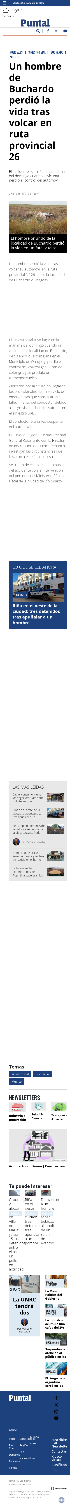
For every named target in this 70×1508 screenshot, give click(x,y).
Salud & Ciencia (37, 1116)
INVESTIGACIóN (17, 1213)
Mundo (34, 1437)
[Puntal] (20, 1401)
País (22, 1451)
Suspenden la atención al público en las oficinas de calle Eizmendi (56, 1356)
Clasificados (61, 1465)
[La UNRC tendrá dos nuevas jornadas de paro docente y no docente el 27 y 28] (24, 1284)
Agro (33, 1443)
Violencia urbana (34, 1213)
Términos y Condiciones (20, 1480)
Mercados (51, 1371)
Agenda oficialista (51, 1283)
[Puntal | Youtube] (65, 32)
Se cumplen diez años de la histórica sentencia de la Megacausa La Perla (29, 829)
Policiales (47, 1213)
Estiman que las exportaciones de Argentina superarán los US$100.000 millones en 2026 (28, 875)
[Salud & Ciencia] (38, 1106)
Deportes (14, 1454)
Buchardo (42, 1074)
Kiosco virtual (57, 1458)
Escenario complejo (51, 1312)
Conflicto (15, 1289)
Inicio (12, 1438)
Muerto (17, 1082)
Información (52, 1342)
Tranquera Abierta (59, 1117)
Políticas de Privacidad (21, 1484)
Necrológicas (27, 1458)
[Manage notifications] (61, 1500)
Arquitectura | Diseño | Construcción (37, 1166)
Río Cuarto (13, 1447)
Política (13, 1467)
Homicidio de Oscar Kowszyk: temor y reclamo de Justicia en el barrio (29, 856)
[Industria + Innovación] (17, 1107)
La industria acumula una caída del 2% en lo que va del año (55, 1327)
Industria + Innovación (17, 1118)
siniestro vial (20, 1074)
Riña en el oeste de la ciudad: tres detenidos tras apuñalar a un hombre (36, 614)
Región (24, 1445)
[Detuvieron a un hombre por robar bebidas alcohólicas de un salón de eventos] (46, 1195)
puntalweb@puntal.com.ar (29, 1497)
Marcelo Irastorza (35, 841)
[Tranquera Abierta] (59, 1106)
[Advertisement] (39, 308)
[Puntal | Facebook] (48, 32)
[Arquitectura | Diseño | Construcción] (38, 1145)
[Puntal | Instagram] (56, 1411)
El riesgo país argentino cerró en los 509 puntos (55, 1383)
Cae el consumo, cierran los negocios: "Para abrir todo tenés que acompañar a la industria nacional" (28, 801)
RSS (54, 1470)
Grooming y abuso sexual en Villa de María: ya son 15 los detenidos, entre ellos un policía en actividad (17, 1234)
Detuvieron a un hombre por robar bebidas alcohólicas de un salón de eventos (50, 1221)
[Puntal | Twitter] (56, 32)
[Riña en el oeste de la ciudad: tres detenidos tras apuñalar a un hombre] (30, 1195)
